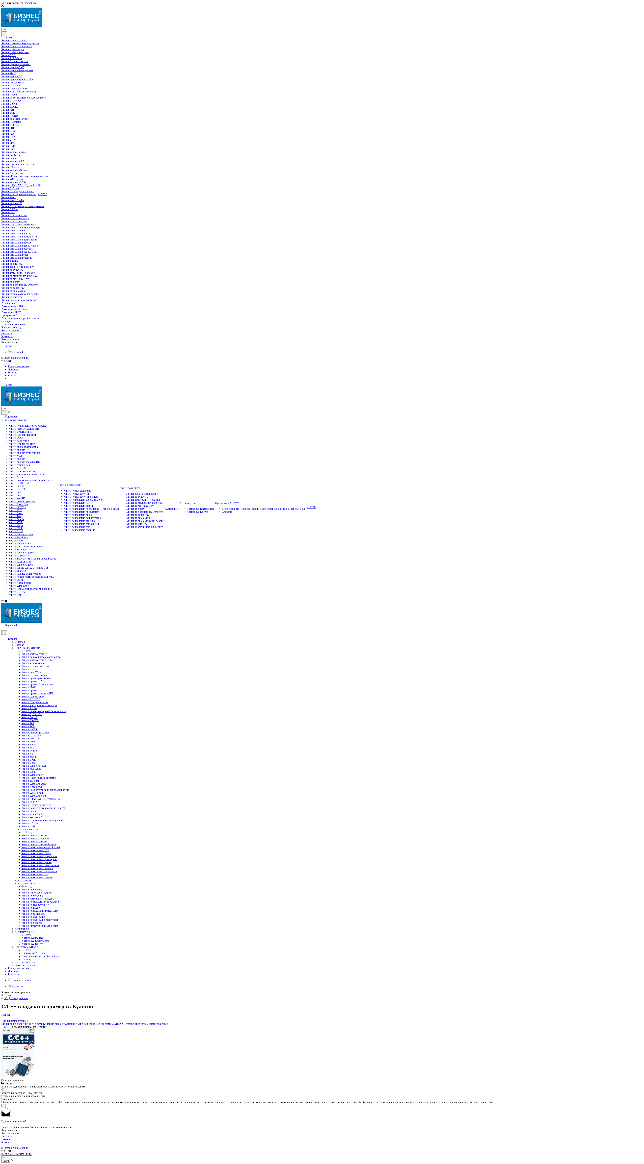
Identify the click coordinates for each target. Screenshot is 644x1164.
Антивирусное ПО (32, 937)
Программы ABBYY (33, 953)
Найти (6, 1161)
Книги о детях (35, 1023)
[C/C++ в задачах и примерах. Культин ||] (18, 1077)
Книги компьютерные (34, 653)
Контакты (7, 1142)
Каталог (19, 644)
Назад (21, 641)
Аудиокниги (71, 1023)
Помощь (6, 1139)
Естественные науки (135, 1023)
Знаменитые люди (157, 1023)
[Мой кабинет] (2, 628)
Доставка (6, 1136)
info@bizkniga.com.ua (16, 357)
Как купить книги (11, 1133)
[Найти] (4, 33)
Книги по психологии (34, 835)
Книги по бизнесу (31, 889)
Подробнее (30, 3)
